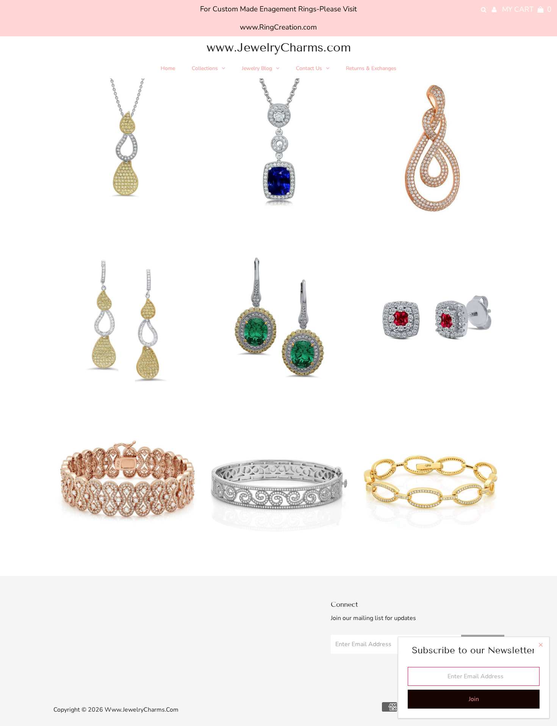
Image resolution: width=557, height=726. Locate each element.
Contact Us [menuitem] (309, 68)
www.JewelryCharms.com (279, 47)
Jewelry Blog (257, 68)
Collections (205, 68)
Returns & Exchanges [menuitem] (371, 68)
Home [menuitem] (168, 68)
